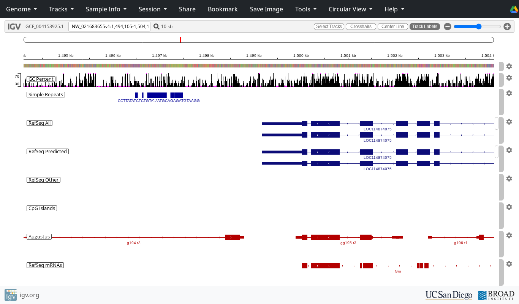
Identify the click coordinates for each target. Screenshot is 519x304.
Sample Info (104, 9)
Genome (19, 9)
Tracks (59, 9)
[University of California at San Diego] (449, 294)
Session (150, 9)
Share (187, 9)
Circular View (348, 9)
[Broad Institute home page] (496, 294)
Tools (303, 9)
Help (392, 9)
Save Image (266, 9)
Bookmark (223, 9)
